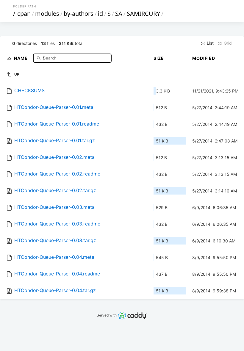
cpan (24, 14)
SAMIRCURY (143, 14)
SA (118, 14)
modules (47, 14)
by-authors (78, 14)
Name (21, 57)
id (100, 14)
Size (159, 58)
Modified (203, 58)
